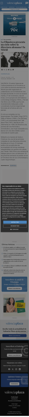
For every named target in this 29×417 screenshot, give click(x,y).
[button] (14, 229)
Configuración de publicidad (19, 213)
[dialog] (14, 208)
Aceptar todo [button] (15, 222)
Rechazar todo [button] (15, 226)
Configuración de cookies (14, 217)
